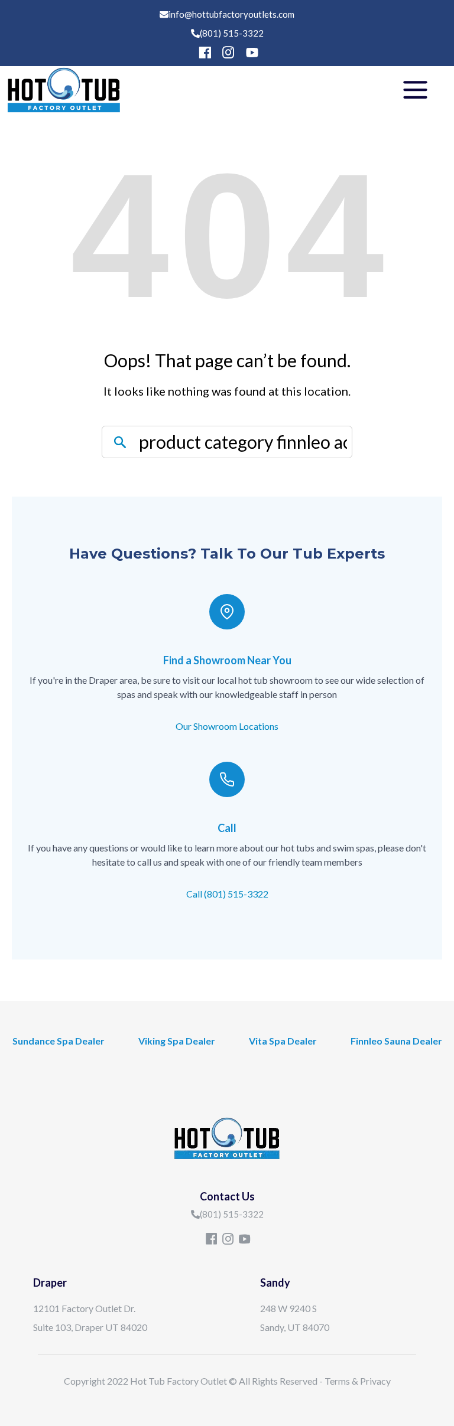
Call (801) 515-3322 (227, 893)
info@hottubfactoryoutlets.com (231, 14)
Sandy (275, 1282)
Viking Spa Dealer (176, 1040)
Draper (50, 1282)
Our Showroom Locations (227, 726)
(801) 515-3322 (232, 33)
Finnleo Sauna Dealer (396, 1040)
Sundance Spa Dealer (58, 1040)
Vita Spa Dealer (283, 1040)
